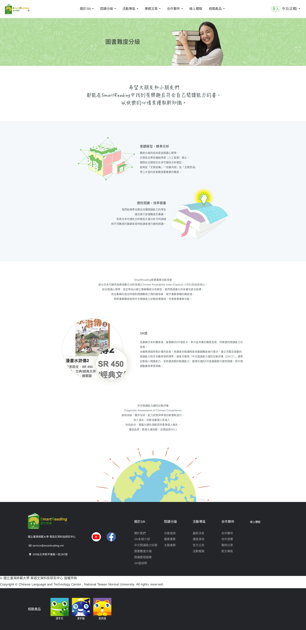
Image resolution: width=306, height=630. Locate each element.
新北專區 (227, 551)
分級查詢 (170, 533)
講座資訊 (198, 539)
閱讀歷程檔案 (143, 557)
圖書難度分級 (143, 551)
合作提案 (227, 539)
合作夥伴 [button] (174, 8)
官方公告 (198, 545)
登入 (275, 9)
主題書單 (170, 545)
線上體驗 (195, 8)
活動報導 (198, 551)
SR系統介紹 (142, 539)
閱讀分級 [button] (107, 8)
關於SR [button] (86, 8)
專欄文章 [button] (152, 8)
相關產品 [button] (216, 8)
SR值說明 (140, 563)
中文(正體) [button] (290, 8)
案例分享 (227, 545)
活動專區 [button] (129, 8)
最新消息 (198, 533)
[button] (96, 536)
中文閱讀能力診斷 (146, 545)
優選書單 (170, 539)
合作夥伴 (227, 533)
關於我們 (140, 533)
